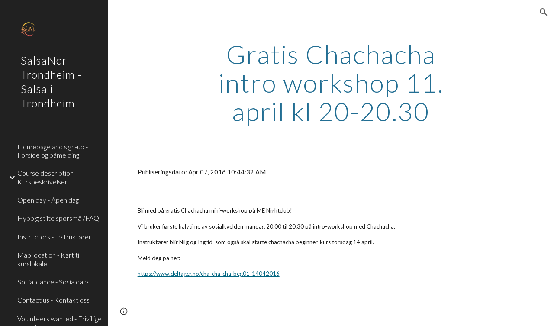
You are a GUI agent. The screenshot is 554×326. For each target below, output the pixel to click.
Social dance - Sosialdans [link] (53, 282)
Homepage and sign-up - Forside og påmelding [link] (52, 150)
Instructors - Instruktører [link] (54, 236)
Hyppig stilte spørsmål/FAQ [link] (58, 218)
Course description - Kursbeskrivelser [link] (47, 177)
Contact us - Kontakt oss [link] (53, 300)
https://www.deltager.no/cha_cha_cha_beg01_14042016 (209, 273)
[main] (331, 82)
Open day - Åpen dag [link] (48, 200)
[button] (543, 12)
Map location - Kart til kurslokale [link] (49, 259)
